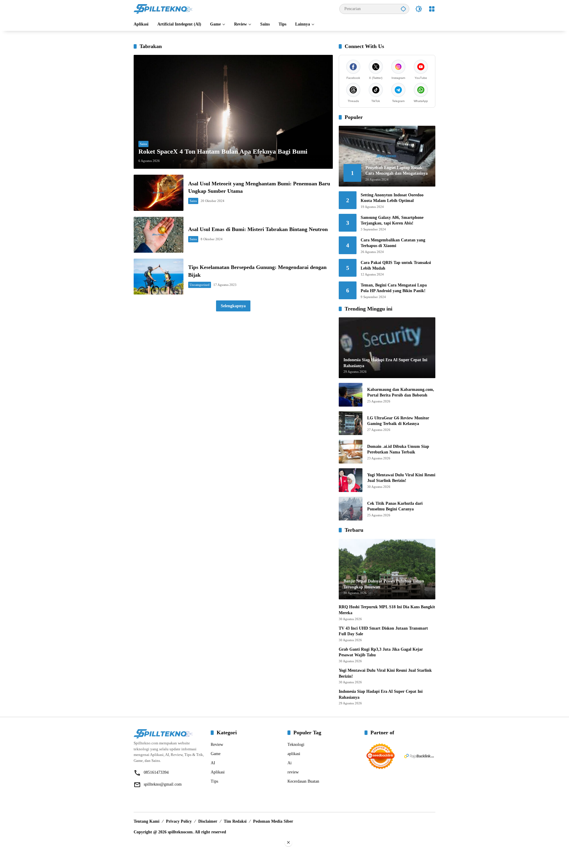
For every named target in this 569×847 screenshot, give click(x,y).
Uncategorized (200, 284)
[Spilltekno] (163, 8)
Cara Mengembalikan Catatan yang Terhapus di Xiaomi (393, 243)
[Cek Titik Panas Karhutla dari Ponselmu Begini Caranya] (350, 508)
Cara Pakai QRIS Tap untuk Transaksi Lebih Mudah (396, 265)
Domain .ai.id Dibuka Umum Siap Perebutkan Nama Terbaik (398, 449)
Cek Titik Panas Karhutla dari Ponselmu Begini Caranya (395, 506)
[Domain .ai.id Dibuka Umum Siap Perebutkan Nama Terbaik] (350, 452)
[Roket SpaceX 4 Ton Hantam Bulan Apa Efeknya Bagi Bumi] (233, 112)
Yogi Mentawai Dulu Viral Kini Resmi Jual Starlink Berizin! (401, 478)
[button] (403, 9)
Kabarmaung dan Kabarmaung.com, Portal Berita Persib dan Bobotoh (400, 392)
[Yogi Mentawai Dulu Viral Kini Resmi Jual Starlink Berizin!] (350, 480)
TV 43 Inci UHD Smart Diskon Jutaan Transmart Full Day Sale (383, 631)
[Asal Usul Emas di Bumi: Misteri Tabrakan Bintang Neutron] (158, 235)
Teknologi (295, 744)
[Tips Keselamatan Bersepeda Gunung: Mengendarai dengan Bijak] (158, 276)
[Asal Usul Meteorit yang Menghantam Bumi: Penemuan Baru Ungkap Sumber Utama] (158, 193)
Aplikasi (218, 772)
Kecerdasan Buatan (303, 781)
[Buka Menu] (431, 8)
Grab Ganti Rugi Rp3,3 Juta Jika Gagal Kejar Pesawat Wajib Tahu (381, 652)
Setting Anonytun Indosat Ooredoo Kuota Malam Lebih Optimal (392, 198)
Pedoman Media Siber (273, 821)
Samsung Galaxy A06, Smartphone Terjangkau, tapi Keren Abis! (392, 220)
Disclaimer (207, 821)
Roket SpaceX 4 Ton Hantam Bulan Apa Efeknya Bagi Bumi (222, 151)
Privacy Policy (179, 821)
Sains (143, 144)
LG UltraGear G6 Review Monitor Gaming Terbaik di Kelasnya (398, 421)
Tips (214, 781)
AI (213, 763)
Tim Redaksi (235, 821)
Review (217, 744)
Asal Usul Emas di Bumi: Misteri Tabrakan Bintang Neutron (258, 229)
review (293, 772)
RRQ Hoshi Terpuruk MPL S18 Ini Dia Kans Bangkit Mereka (387, 610)
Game (215, 754)
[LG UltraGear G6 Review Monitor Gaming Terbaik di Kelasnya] (350, 423)
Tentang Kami (146, 821)
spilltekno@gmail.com (163, 784)
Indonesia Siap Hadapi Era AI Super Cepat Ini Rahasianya (381, 694)
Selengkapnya (233, 306)
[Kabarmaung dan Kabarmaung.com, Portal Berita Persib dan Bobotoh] (350, 395)
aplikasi (293, 754)
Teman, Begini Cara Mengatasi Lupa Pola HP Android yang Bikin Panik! (394, 288)
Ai (289, 763)
